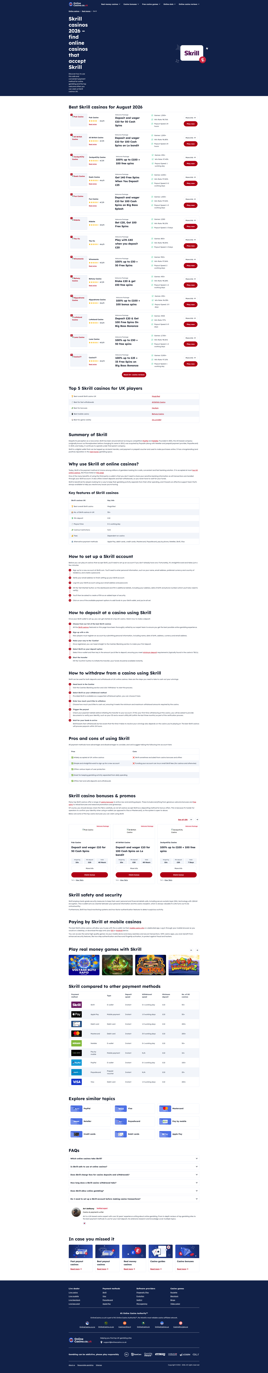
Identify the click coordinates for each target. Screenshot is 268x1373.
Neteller (155, 441)
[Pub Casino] (89, 831)
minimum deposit (150, 652)
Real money (86, 11)
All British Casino (158, 402)
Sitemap (99, 1365)
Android (119, 930)
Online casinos (74, 11)
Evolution (140, 1296)
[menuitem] (110, 4)
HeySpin (155, 408)
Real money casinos (109, 4)
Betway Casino (158, 414)
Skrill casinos (83, 627)
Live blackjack (74, 1300)
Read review (93, 124)
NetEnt (139, 1300)
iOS (112, 930)
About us (72, 1365)
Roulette (173, 1292)
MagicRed (156, 396)
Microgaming (142, 1304)
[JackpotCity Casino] (178, 831)
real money (94, 452)
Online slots (168, 4)
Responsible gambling (85, 1365)
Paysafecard (108, 1300)
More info (189, 118)
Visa (104, 1296)
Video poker (175, 1304)
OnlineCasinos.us (162, 1327)
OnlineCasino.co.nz (87, 1327)
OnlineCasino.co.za (106, 1327)
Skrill (104, 1292)
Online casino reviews (188, 4)
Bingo (172, 1300)
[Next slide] (197, 819)
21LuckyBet (156, 420)
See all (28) (183, 820)
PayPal (145, 441)
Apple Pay (107, 1304)
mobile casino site (136, 928)
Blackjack (174, 1296)
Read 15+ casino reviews (134, 375)
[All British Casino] (134, 831)
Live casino (73, 1292)
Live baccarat (74, 1304)
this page (100, 473)
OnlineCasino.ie (143, 1327)
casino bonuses (107, 802)
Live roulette (74, 1296)
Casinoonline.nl (125, 1327)
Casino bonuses (130, 4)
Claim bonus (89, 875)
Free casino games (150, 4)
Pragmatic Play (143, 1292)
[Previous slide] (191, 819)
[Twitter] (84, 1223)
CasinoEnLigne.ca (180, 1327)
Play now (191, 124)
